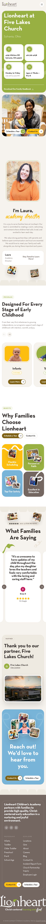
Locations (27, 841)
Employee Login (30, 875)
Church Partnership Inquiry (31, 869)
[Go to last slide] (4, 587)
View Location (15, 667)
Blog (25, 856)
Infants (7, 841)
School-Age (9, 860)
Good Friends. (41, 921)
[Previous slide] (4, 334)
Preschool (8, 852)
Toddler (7, 845)
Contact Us (28, 860)
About (26, 849)
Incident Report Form (32, 864)
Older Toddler (10, 849)
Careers (26, 852)
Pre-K (6, 856)
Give (25, 845)
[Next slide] (9, 334)
